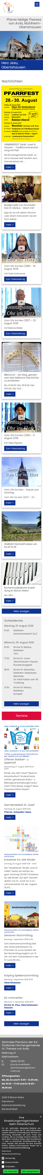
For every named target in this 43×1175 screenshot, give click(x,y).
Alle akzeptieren (30, 1171)
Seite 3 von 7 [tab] (17, 68)
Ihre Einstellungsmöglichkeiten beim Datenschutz (21, 1121)
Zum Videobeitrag (15, 279)
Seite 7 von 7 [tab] (34, 68)
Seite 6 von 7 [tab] (30, 68)
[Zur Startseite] (9, 8)
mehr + (10, 167)
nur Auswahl (10, 1171)
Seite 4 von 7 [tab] (21, 68)
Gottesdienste (13, 620)
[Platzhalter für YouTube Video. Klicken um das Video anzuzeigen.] (21, 248)
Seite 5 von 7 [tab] (26, 68)
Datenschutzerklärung (19, 1148)
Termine (21, 716)
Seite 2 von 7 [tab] (13, 68)
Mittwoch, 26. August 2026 (19, 642)
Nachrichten (12, 81)
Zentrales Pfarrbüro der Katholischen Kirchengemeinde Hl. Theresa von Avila (21, 1045)
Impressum (6, 1151)
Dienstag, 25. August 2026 (18, 625)
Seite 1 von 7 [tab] (8, 68)
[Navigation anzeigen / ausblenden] (37, 4)
